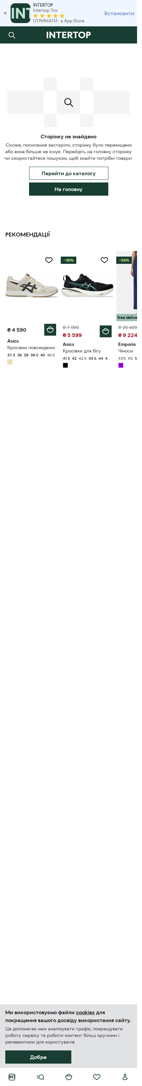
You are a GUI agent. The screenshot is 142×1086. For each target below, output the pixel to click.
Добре (38, 1057)
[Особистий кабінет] (125, 1077)
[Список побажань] (96, 1077)
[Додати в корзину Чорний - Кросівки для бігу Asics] (106, 331)
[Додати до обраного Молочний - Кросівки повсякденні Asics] (48, 260)
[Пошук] (11, 35)
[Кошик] (68, 1077)
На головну (68, 189)
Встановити (119, 13)
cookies (85, 1012)
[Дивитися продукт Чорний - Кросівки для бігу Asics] (87, 286)
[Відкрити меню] (40, 1077)
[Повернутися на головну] (68, 35)
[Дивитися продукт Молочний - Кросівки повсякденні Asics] (31, 286)
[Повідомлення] (125, 35)
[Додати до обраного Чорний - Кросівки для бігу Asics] (104, 260)
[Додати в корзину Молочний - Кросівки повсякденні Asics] (50, 330)
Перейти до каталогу (69, 173)
